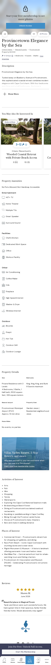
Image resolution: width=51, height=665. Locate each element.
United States (7, 50)
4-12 (8, 56)
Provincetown (35, 50)
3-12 (21, 144)
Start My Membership (25, 652)
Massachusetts (21, 50)
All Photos (43, 34)
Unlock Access (25, 25)
